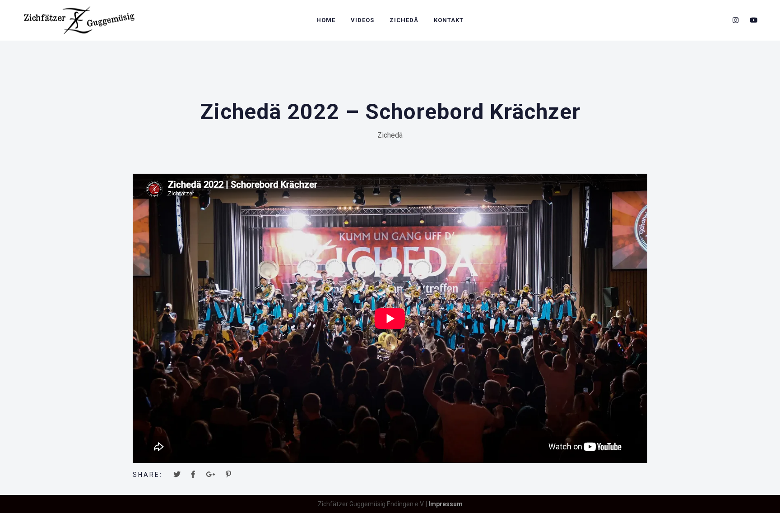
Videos (362, 20)
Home (325, 20)
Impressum (445, 504)
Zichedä (404, 20)
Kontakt (449, 20)
